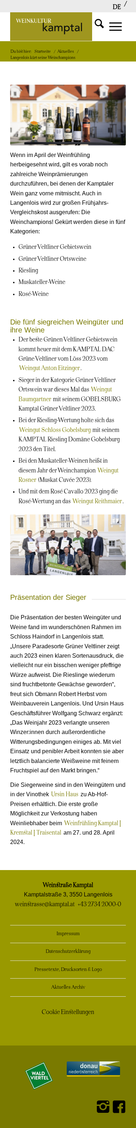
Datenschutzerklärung (68, 951)
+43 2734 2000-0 (99, 904)
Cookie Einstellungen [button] (68, 1012)
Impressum (68, 934)
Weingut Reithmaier (97, 501)
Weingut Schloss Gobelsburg (55, 430)
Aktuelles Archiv (68, 987)
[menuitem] (117, 7)
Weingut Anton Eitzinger (49, 368)
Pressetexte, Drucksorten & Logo (68, 969)
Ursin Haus (64, 794)
